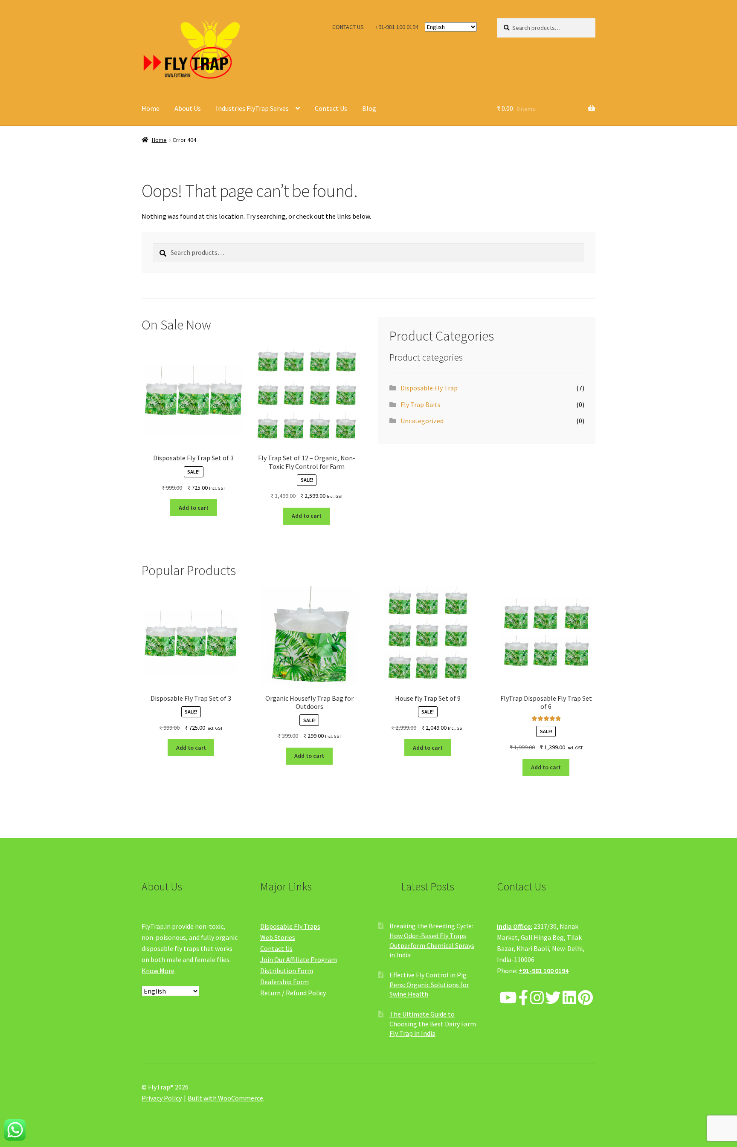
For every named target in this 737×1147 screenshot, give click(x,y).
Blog (369, 108)
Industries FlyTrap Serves (252, 108)
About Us (187, 108)
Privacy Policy (162, 1098)
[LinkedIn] (569, 998)
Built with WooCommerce (225, 1098)
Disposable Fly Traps (290, 926)
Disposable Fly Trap (429, 388)
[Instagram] (537, 998)
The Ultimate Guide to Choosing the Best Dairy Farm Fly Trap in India (432, 1023)
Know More (158, 970)
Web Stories (277, 937)
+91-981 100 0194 (396, 27)
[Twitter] (553, 998)
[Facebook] (523, 998)
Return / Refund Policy (293, 992)
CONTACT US (348, 27)
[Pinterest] (585, 998)
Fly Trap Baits (420, 404)
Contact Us (331, 108)
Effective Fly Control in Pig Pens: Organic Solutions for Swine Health (429, 984)
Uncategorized (422, 420)
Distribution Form (286, 970)
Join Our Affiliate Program (298, 959)
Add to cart (194, 507)
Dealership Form (284, 981)
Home (151, 108)
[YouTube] (508, 998)
